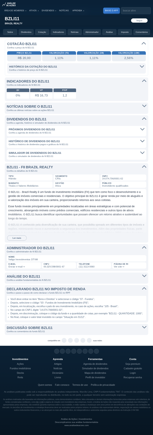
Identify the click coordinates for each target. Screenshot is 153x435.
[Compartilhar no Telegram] (70, 340)
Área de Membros (14, 10)
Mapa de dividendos (95, 373)
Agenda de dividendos (95, 364)
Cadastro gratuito (133, 368)
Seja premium (132, 364)
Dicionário (57, 373)
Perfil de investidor (95, 377)
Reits (20, 377)
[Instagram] (56, 351)
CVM (41, 402)
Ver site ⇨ (119, 266)
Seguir (139, 20)
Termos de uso (80, 385)
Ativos (33, 10)
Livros (58, 377)
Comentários (142, 32)
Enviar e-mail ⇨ (17, 266)
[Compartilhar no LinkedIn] (89, 340)
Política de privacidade (103, 385)
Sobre (10, 32)
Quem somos (45, 385)
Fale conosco (62, 385)
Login (133, 373)
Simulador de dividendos (95, 368)
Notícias (64, 10)
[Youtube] (79, 351)
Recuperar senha (133, 377)
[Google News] (85, 351)
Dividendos (48, 10)
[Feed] (90, 351)
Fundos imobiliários (20, 368)
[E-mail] (96, 351)
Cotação (42, 32)
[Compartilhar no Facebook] (76, 340)
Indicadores (58, 32)
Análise (109, 32)
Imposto (125, 32)
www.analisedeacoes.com (76, 425)
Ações (20, 364)
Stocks (20, 373)
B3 (37, 402)
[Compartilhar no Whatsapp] (64, 340)
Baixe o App (111, 10)
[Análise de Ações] (9, 4)
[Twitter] (68, 351)
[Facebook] (62, 351)
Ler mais (17, 238)
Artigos (58, 364)
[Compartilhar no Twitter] (83, 340)
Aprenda (77, 10)
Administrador (92, 32)
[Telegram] (73, 351)
